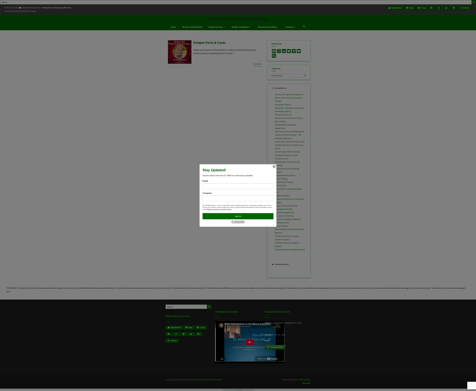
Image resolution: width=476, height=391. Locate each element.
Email (205, 181)
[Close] (274, 166)
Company (207, 193)
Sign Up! (238, 216)
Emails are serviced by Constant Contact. (218, 209)
